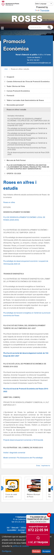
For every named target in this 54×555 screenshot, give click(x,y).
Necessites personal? (15, 105)
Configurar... (7, 551)
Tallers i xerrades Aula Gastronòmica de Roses (25, 100)
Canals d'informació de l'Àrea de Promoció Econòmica (28, 81)
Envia (38, 465)
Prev (3, 488)
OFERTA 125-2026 (14, 173)
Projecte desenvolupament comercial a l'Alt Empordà (23, 440)
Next (50, 488)
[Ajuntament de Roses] (27, 19)
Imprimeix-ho (45, 465)
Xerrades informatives (15, 115)
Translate (44, 10)
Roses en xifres (9, 202)
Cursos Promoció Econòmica (18, 91)
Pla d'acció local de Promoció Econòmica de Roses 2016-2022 (26, 148)
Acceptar (46, 551)
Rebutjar (36, 551)
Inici (6, 69)
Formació (10, 95)
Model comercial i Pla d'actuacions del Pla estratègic (23, 457)
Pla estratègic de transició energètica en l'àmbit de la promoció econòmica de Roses (27, 129)
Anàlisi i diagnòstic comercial (14, 452)
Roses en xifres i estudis (16, 109)
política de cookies (21, 545)
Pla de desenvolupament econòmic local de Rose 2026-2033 (28, 153)
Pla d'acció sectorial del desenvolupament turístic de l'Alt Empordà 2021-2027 (28, 124)
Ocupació (10, 77)
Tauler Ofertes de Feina (16, 86)
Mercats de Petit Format (16, 160)
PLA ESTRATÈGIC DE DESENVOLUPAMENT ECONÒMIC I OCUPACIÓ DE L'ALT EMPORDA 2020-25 (28, 119)
